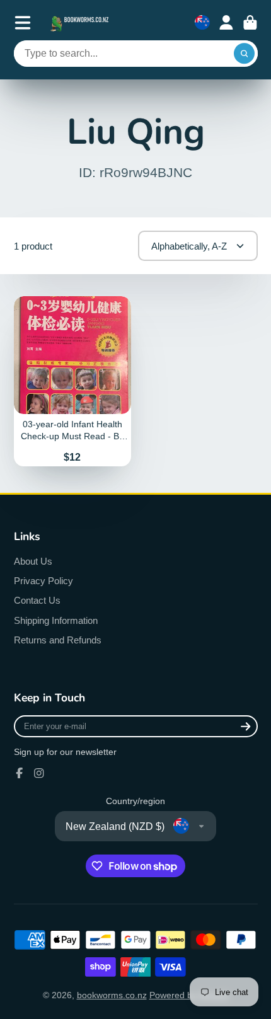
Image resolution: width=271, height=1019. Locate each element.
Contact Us (37, 600)
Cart (250, 22)
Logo (80, 22)
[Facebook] (19, 773)
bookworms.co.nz (112, 995)
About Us (33, 561)
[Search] (244, 53)
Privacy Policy (43, 580)
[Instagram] (39, 773)
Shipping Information (56, 620)
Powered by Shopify (189, 995)
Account (226, 22)
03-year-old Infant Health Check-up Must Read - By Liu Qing (73, 381)
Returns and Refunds (57, 640)
